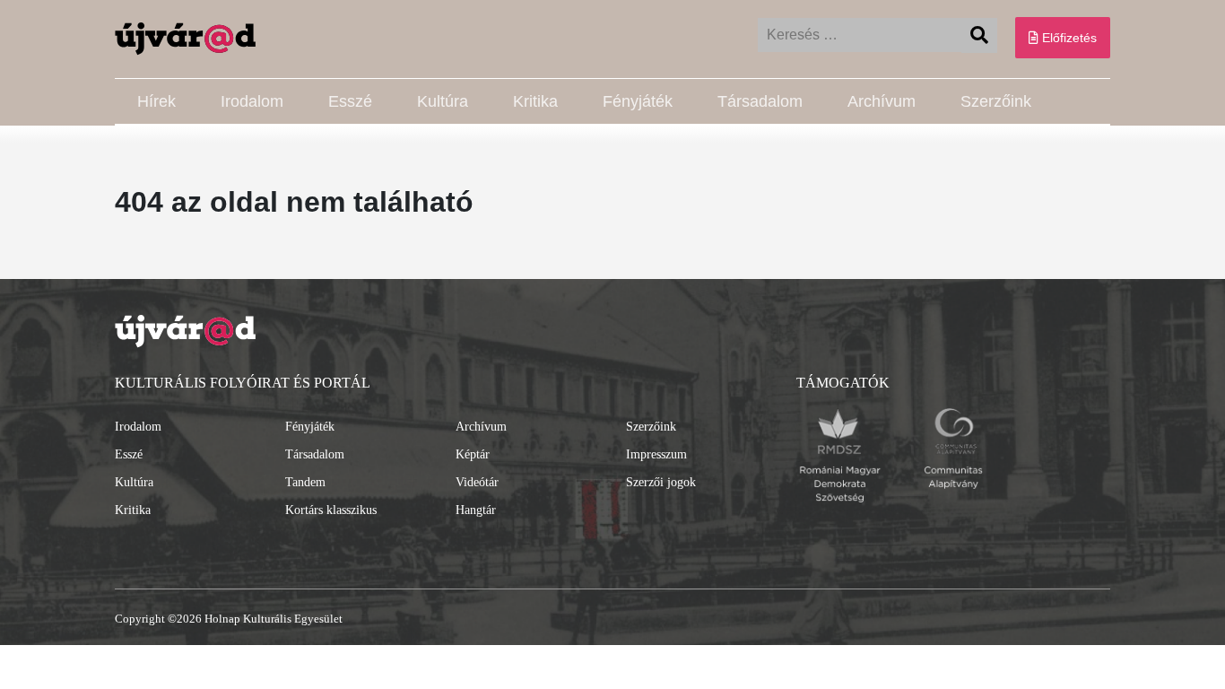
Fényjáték (638, 101)
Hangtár (476, 510)
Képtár (473, 454)
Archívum (881, 101)
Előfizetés (1067, 38)
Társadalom (760, 101)
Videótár (477, 482)
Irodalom (252, 101)
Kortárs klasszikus (331, 510)
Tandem (305, 482)
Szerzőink (995, 101)
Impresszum (656, 454)
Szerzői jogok (661, 482)
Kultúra (442, 101)
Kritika (535, 101)
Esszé (350, 101)
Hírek (156, 101)
